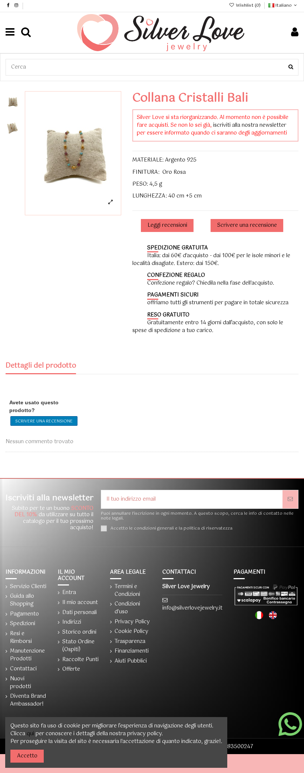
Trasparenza (130, 642)
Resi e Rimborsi (21, 638)
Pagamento (24, 614)
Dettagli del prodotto (41, 366)
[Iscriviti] (290, 499)
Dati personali (79, 613)
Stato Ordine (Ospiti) (78, 646)
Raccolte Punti (80, 660)
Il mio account (80, 603)
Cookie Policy (131, 632)
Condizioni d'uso (127, 608)
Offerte (71, 669)
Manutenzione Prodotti (27, 655)
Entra (69, 593)
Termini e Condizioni (127, 590)
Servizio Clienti (28, 587)
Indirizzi (71, 622)
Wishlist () (248, 5)
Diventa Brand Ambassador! (28, 700)
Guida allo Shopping (22, 600)
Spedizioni (22, 624)
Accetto (27, 756)
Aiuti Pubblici (131, 661)
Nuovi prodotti (20, 683)
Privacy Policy (132, 622)
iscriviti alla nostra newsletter (249, 125)
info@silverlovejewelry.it (192, 608)
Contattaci (23, 669)
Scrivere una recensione (44, 421)
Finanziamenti (132, 651)
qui (30, 733)
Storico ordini (79, 632)
